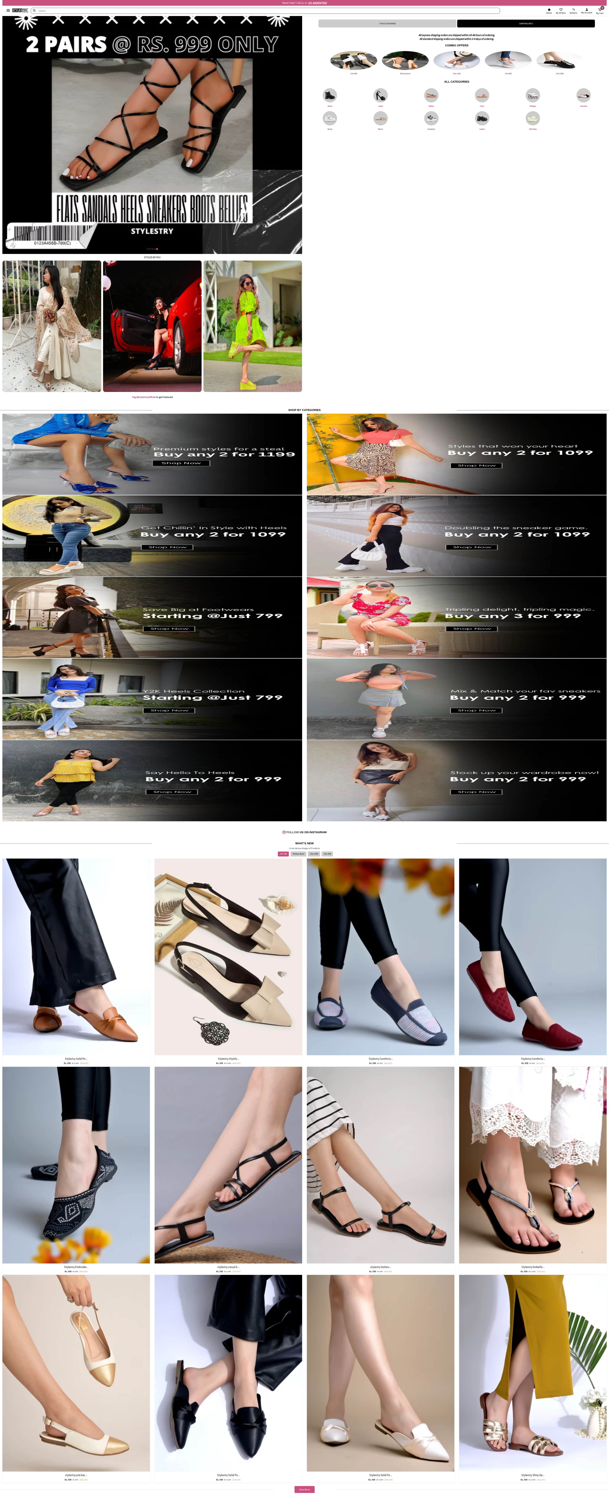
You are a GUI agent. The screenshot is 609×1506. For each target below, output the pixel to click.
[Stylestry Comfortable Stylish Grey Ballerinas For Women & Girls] (380, 956)
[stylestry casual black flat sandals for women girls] (228, 1164)
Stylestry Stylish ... (228, 1058)
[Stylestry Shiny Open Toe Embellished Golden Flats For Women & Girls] (533, 1373)
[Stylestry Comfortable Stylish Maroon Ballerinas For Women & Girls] (533, 956)
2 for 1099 (314, 854)
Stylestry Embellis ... (532, 1267)
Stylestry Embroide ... (76, 1267)
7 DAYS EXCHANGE (387, 23)
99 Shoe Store (298, 854)
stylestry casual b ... (228, 1267)
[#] (51, 326)
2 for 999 (327, 854)
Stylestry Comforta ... (381, 1058)
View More (304, 1489)
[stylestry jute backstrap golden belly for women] (76, 1373)
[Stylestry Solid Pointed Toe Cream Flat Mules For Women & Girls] (380, 1373)
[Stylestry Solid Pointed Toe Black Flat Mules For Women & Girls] (228, 1373)
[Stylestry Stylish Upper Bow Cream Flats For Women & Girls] (228, 956)
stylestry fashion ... (380, 1267)
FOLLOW (292, 832)
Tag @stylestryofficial (144, 397)
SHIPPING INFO (526, 23)
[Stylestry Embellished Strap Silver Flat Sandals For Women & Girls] (533, 1164)
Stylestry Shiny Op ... (532, 1475)
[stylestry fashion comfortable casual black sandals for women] (380, 1164)
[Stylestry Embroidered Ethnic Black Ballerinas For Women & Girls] (76, 1164)
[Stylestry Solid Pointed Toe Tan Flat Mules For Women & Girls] (76, 956)
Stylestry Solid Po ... (76, 1058)
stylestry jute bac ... (76, 1475)
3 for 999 (283, 854)
